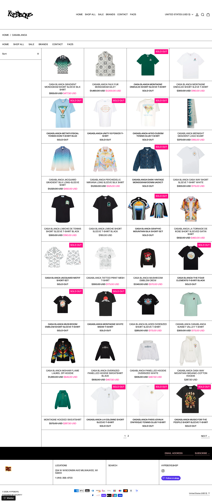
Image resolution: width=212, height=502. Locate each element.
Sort (4, 54)
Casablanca (19, 35)
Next (204, 436)
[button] (202, 14)
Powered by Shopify (12, 495)
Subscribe (201, 453)
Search (112, 465)
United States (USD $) (178, 14)
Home (5, 35)
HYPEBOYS (13, 492)
